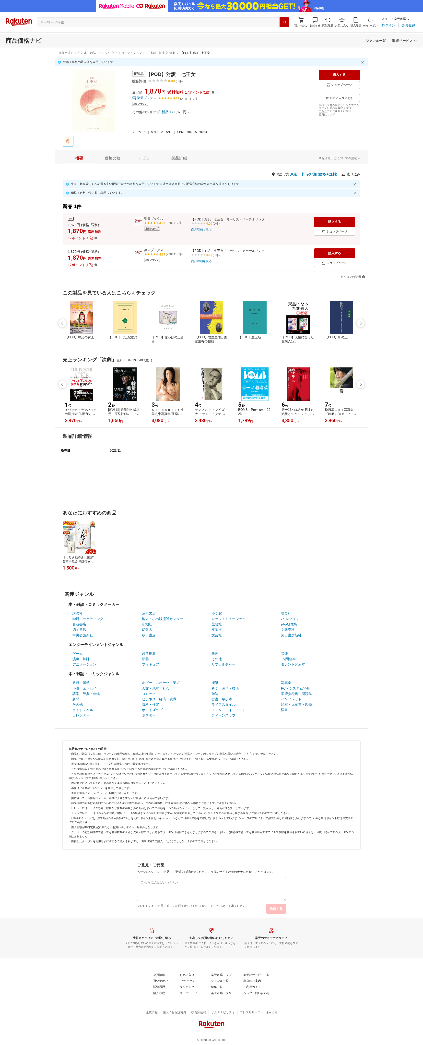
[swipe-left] (62, 323)
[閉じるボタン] (363, 62)
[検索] (284, 22)
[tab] (79, 158)
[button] (315, 22)
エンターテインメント (130, 53)
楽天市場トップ (69, 53)
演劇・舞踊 (157, 53)
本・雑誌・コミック (97, 53)
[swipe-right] (360, 323)
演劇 (172, 53)
